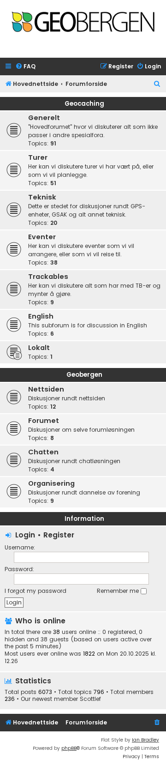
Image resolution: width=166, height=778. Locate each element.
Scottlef (90, 699)
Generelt (44, 117)
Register (58, 535)
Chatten (43, 452)
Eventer (42, 236)
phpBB (69, 748)
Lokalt (39, 347)
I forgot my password (35, 591)
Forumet (43, 420)
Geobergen (84, 374)
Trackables (48, 276)
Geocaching (84, 103)
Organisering (51, 483)
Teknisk (42, 197)
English (40, 316)
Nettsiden (46, 389)
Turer (37, 157)
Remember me (119, 591)
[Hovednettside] (83, 26)
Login (25, 535)
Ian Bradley (145, 739)
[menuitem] (25, 66)
